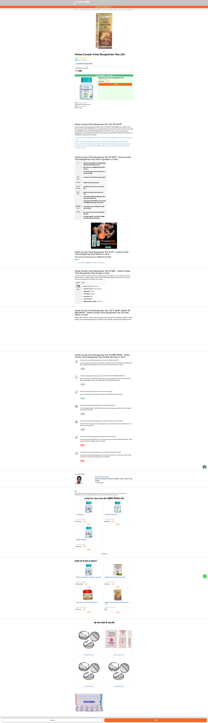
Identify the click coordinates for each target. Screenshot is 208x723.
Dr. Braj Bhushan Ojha (102, 477)
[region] (13, 115)
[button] (203, 465)
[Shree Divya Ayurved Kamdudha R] (89, 595)
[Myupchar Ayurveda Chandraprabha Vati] (86, 88)
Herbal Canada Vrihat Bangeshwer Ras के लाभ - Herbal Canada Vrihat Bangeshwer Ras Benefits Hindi (102, 142)
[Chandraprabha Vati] (117, 507)
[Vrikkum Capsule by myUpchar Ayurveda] (89, 570)
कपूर (78, 163)
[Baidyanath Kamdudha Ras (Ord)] (118, 570)
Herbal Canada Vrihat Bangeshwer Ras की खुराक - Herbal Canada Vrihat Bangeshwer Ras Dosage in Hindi (103, 144)
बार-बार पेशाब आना (82, 262)
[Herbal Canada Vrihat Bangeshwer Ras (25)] (118, 595)
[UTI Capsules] (88, 507)
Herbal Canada (82, 103)
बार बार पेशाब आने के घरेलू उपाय (97, 262)
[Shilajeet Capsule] (88, 532)
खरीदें (155, 720)
